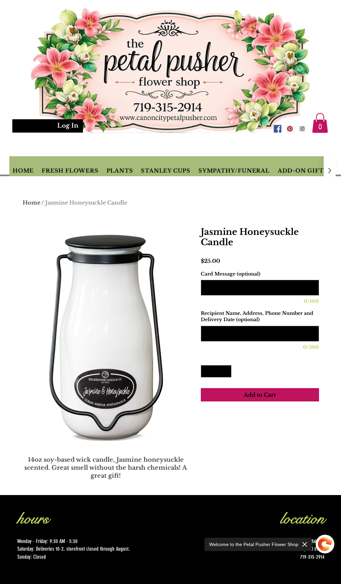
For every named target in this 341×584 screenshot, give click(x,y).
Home (31, 202)
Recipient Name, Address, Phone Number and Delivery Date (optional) (257, 316)
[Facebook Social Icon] (277, 129)
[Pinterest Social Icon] (290, 129)
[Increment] (226, 371)
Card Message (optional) (230, 274)
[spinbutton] (216, 371)
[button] (320, 123)
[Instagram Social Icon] (302, 129)
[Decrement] (206, 371)
